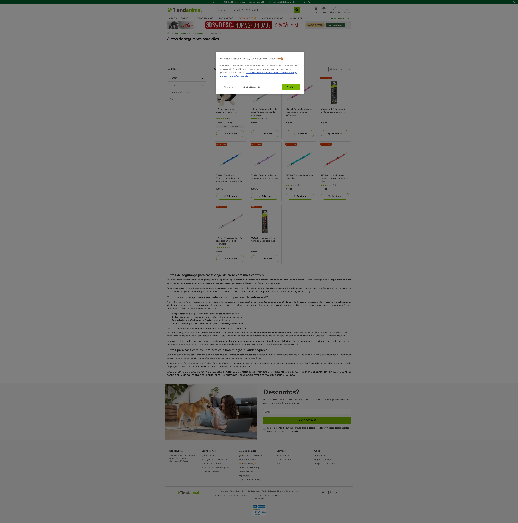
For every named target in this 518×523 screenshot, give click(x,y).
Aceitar (290, 87)
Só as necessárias (251, 87)
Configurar (229, 87)
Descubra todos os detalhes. (260, 72)
